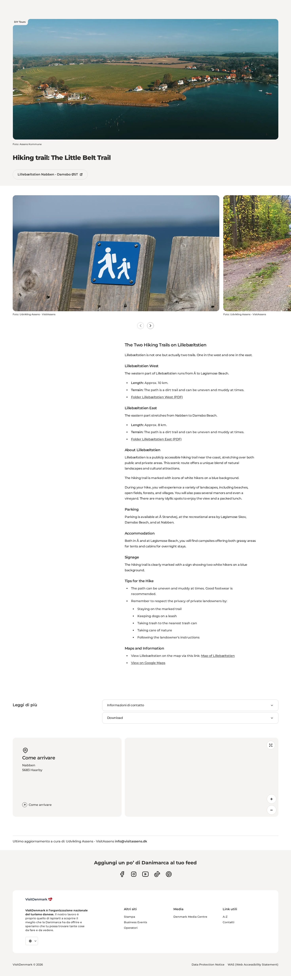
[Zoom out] (271, 810)
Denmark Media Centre (190, 916)
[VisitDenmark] (38, 899)
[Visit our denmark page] (122, 874)
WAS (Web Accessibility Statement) (253, 964)
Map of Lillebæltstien (218, 656)
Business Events (135, 922)
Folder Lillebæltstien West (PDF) (157, 397)
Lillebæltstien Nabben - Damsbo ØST (48, 174)
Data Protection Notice (208, 964)
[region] (201, 777)
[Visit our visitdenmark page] (145, 874)
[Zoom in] (271, 799)
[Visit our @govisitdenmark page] (157, 874)
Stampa (129, 916)
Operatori (131, 928)
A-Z (225, 916)
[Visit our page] (133, 874)
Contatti (228, 922)
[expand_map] (270, 745)
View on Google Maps (148, 663)
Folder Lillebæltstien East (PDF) (156, 439)
